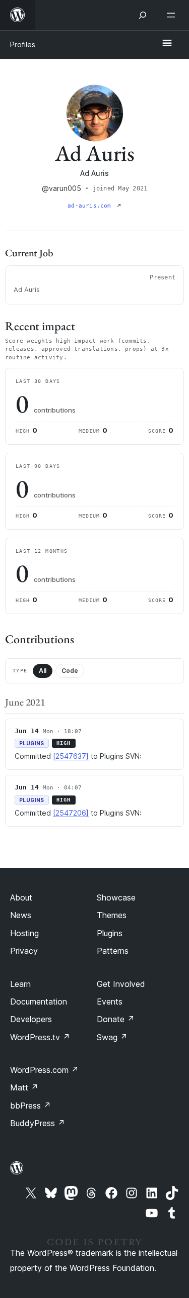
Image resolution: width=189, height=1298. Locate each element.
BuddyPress (37, 1123)
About (21, 897)
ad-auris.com (91, 206)
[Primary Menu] (167, 44)
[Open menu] (173, 15)
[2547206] (71, 813)
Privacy (24, 951)
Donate (116, 1019)
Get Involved (121, 984)
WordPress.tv (40, 1037)
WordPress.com (44, 1070)
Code (69, 670)
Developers (31, 1019)
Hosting (24, 933)
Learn (20, 984)
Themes (112, 915)
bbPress (30, 1106)
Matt (24, 1087)
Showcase (116, 897)
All (42, 670)
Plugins (109, 933)
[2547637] (71, 756)
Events (109, 1001)
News (20, 915)
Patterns (113, 951)
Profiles (22, 44)
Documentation (38, 1001)
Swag (112, 1037)
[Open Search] (143, 15)
